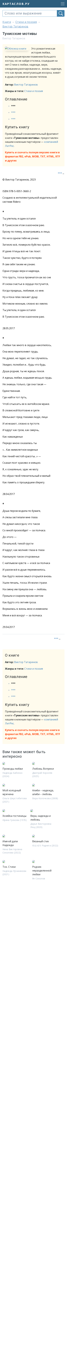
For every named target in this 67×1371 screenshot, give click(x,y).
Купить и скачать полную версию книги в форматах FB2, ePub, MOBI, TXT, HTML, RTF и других (32, 156)
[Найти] (60, 13)
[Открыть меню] (62, 4)
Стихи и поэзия (33, 91)
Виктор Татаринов (26, 84)
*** (13, 112)
